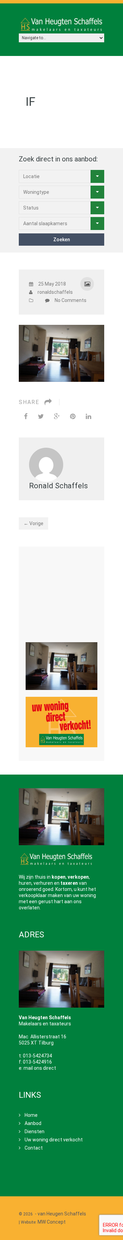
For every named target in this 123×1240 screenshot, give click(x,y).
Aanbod (33, 1123)
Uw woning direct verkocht (54, 1139)
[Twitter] (41, 416)
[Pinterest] (73, 416)
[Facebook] (26, 416)
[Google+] (57, 416)
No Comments (70, 300)
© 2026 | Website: (53, 1218)
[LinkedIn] (88, 416)
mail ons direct (40, 1068)
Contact (34, 1148)
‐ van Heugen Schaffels (60, 1213)
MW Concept (52, 1222)
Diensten (34, 1131)
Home (31, 1115)
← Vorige (33, 523)
